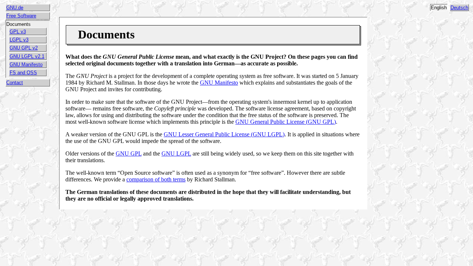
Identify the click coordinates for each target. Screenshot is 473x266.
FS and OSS (23, 72)
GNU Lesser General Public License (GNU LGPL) (224, 134)
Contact (14, 82)
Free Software (21, 15)
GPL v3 (18, 31)
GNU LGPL (176, 153)
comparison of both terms (156, 179)
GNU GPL (129, 153)
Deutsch (459, 7)
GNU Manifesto (26, 64)
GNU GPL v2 (24, 48)
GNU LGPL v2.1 (27, 56)
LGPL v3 (19, 39)
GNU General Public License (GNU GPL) (285, 122)
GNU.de (14, 7)
